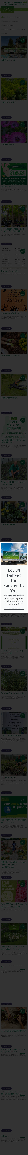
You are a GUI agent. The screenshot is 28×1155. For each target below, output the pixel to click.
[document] (14, 577)
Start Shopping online (14, 608)
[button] (26, 544)
